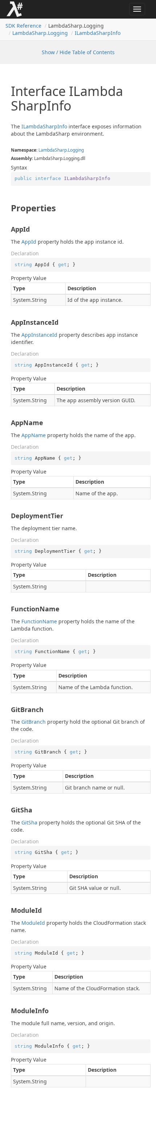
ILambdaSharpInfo (97, 32)
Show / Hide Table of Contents (78, 52)
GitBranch (33, 721)
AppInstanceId (39, 334)
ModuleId (33, 922)
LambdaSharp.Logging (40, 32)
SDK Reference (23, 25)
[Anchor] (7, 208)
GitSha (29, 822)
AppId (28, 241)
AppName (33, 435)
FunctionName (39, 621)
